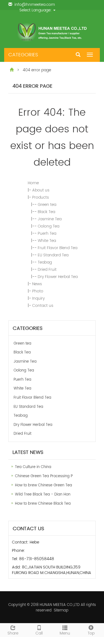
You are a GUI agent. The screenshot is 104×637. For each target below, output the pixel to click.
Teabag (45, 262)
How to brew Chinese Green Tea (43, 485)
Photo (37, 291)
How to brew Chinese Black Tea (43, 504)
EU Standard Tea (53, 255)
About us (40, 190)
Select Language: (36, 10)
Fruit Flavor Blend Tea (57, 248)
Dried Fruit (47, 269)
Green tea (47, 204)
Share (12, 633)
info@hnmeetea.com (34, 4)
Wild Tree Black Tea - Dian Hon (42, 494)
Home (33, 183)
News (37, 284)
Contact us (42, 305)
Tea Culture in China (33, 467)
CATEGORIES (23, 55)
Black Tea (46, 212)
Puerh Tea (47, 233)
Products (40, 197)
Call (39, 633)
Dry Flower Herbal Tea (58, 277)
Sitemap (61, 610)
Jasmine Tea (50, 219)
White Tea (47, 240)
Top (91, 633)
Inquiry (38, 298)
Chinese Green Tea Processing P (44, 476)
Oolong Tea (48, 226)
